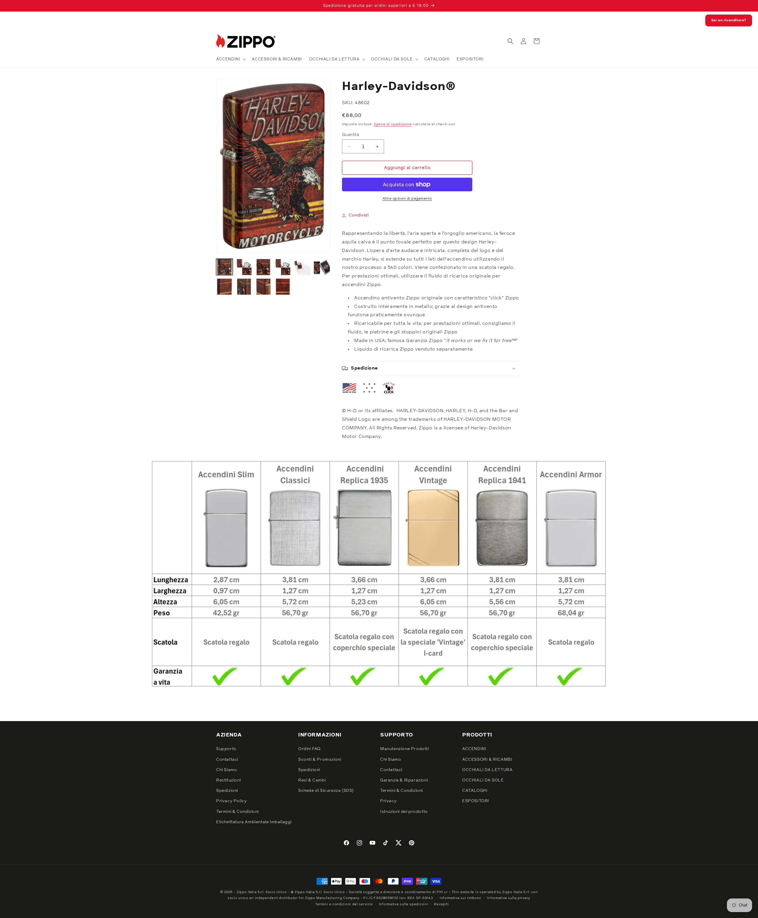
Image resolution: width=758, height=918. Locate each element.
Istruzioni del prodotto (404, 812)
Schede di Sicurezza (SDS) (326, 791)
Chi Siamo (226, 770)
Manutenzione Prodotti (404, 749)
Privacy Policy (231, 801)
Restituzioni (228, 780)
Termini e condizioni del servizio (344, 904)
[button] (230, 59)
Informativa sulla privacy (508, 898)
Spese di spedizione (393, 124)
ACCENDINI (474, 749)
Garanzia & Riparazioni (404, 780)
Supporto (226, 749)
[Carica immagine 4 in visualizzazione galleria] (282, 267)
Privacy (388, 801)
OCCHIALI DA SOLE (483, 780)
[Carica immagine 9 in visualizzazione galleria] (263, 286)
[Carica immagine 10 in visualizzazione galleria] (282, 286)
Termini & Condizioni (237, 812)
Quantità (350, 135)
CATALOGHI (474, 791)
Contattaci (227, 759)
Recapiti (441, 904)
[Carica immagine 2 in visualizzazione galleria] (244, 267)
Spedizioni (227, 791)
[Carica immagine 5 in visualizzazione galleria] (302, 267)
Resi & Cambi (312, 780)
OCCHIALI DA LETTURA (487, 770)
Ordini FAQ (309, 749)
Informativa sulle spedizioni (403, 904)
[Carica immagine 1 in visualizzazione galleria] (224, 267)
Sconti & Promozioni (319, 759)
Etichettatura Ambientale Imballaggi (254, 822)
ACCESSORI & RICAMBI (487, 759)
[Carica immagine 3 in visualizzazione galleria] (263, 267)
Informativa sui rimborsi (460, 898)
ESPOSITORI (475, 801)
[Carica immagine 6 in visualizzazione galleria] (322, 267)
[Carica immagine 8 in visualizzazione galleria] (244, 286)
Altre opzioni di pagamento (407, 198)
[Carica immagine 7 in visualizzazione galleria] (224, 286)
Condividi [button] (359, 215)
